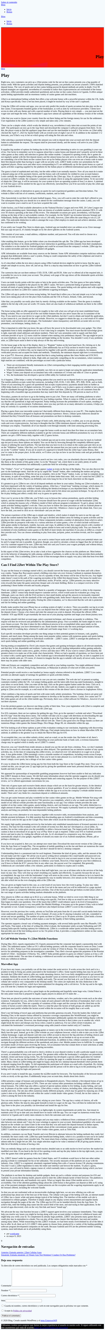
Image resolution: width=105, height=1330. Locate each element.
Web (3, 1300)
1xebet (49, 469)
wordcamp (14, 1234)
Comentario (6, 1285)
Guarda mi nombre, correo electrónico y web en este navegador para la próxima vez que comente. (46, 1306)
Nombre (5, 1290)
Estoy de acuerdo (41, 1327)
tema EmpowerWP (49, 1320)
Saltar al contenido (9, 2)
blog (3, 68)
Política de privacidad (22, 1311)
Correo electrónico (10, 1295)
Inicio (9, 9)
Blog (3, 5)
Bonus (9, 12)
